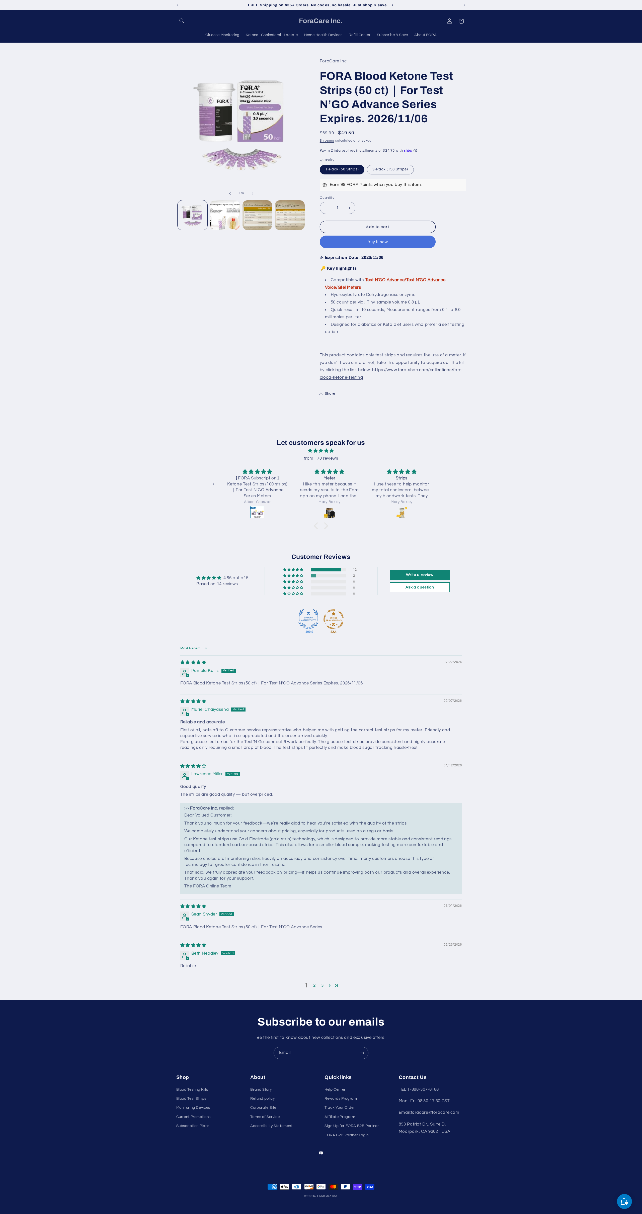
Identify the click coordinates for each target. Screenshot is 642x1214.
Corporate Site (263, 1108)
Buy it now (377, 242)
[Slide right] (252, 193)
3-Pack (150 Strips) (390, 169)
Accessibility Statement (271, 1126)
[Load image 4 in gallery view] (257, 215)
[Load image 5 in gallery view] (290, 215)
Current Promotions (193, 1117)
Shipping (327, 140)
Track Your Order (340, 1108)
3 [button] (322, 985)
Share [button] (330, 393)
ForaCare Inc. (327, 1196)
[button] (182, 21)
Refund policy (262, 1098)
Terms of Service (265, 1117)
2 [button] (314, 985)
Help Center (335, 1089)
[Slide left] (229, 193)
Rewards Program (341, 1098)
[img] (321, 451)
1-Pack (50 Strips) (342, 169)
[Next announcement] (464, 5)
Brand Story (261, 1089)
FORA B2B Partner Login (347, 1135)
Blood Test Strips (191, 1098)
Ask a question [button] (420, 587)
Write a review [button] (420, 575)
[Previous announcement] (177, 5)
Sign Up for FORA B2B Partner (352, 1126)
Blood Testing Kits (192, 1089)
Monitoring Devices (193, 1108)
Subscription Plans (192, 1126)
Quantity (327, 197)
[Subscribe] (362, 1053)
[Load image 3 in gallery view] (225, 215)
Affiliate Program (340, 1117)
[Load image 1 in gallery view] (192, 215)
